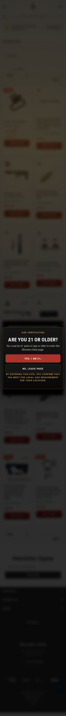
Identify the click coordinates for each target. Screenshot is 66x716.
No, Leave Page (33, 368)
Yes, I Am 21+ (33, 358)
